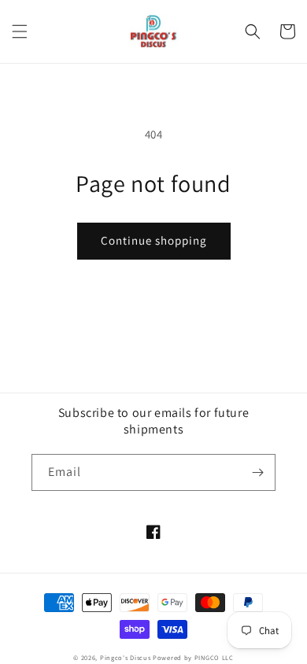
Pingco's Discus (125, 657)
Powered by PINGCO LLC (193, 657)
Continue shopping (154, 240)
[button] (19, 31)
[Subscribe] (257, 472)
